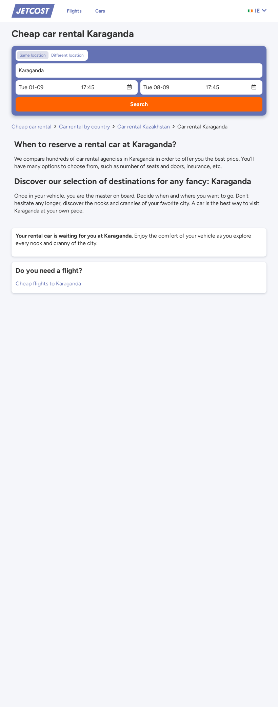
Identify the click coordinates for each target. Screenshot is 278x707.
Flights (74, 11)
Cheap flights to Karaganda (48, 283)
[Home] (33, 10)
